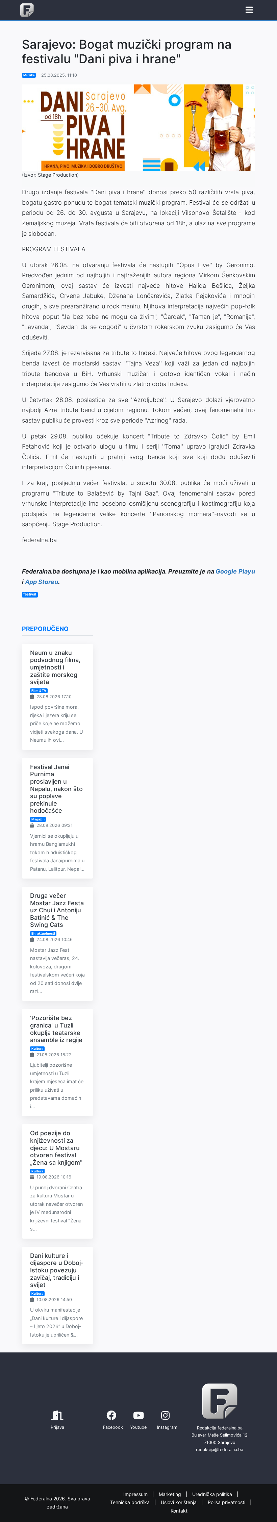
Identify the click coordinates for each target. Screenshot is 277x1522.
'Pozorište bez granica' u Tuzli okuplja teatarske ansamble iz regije (56, 1028)
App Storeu (41, 581)
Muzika (28, 75)
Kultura (37, 1048)
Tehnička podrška (130, 1502)
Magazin (38, 819)
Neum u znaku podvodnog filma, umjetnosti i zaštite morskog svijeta (55, 667)
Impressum (136, 1494)
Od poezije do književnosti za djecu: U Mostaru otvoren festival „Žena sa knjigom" (56, 1148)
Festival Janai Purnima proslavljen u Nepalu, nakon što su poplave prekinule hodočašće (56, 788)
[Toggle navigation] (249, 10)
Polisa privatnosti (227, 1502)
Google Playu (235, 571)
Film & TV (38, 690)
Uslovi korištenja (179, 1502)
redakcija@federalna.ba (219, 1449)
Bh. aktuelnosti (43, 933)
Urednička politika (212, 1494)
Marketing (170, 1494)
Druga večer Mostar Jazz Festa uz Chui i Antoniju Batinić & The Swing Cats (57, 910)
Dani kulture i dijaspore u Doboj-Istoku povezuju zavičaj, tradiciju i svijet (56, 1270)
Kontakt (179, 1511)
